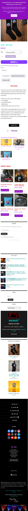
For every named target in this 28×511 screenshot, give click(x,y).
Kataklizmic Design (14, 496)
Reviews (15, 407)
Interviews (14, 410)
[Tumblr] (8, 437)
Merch (13, 65)
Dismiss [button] (14, 15)
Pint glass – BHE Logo (6, 146)
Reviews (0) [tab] (6, 80)
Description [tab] (6, 76)
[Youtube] (12, 437)
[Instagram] (18, 431)
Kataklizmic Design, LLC (15, 505)
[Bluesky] (18, 437)
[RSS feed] (15, 437)
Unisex (16, 65)
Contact (14, 492)
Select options (5, 190)
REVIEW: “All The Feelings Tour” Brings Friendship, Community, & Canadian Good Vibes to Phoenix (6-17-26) (16, 273)
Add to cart (11, 56)
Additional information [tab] (17, 76)
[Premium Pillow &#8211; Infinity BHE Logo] (6, 154)
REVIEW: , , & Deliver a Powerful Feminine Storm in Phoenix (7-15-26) (16, 266)
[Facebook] (8, 431)
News (14, 404)
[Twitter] (12, 431)
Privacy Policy (12, 490)
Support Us (15, 417)
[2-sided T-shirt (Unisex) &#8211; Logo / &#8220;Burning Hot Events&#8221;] (18, 142)
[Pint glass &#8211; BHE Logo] (6, 142)
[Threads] (12, 434)
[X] (15, 431)
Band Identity (14, 320)
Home (7, 490)
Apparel (10, 65)
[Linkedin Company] (18, 434)
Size (2, 52)
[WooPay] (14, 62)
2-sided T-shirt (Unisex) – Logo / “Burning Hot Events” (18, 147)
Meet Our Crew (13, 460)
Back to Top (14, 125)
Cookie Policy (19, 490)
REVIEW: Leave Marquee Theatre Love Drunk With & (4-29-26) (16, 279)
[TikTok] (15, 434)
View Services (14, 334)
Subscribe (4, 233)
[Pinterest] (8, 434)
